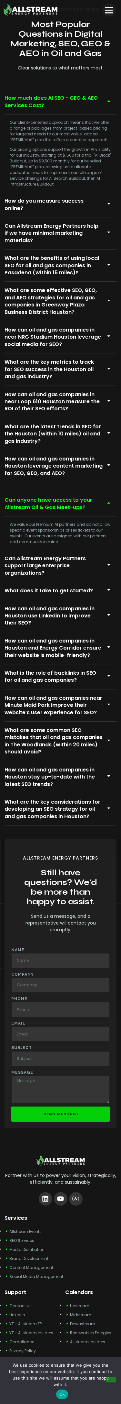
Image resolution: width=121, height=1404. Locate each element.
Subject (21, 1047)
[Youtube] (60, 1199)
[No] (111, 1379)
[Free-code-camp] (76, 1199)
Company (22, 974)
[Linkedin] (45, 1199)
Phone (19, 999)
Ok (62, 1394)
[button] (109, 10)
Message (22, 1072)
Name (18, 950)
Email (18, 1023)
